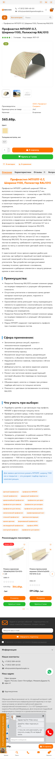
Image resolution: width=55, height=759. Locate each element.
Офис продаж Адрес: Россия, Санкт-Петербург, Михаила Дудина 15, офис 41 (27, 680)
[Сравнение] (46, 2)
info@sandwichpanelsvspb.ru (30, 11)
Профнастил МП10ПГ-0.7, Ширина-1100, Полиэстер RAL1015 (27, 181)
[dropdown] (4, 2)
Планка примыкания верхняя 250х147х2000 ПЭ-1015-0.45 (39, 571)
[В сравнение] (24, 549)
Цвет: (4, 125)
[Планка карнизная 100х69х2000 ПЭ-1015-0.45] (14, 554)
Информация (9, 649)
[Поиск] (50, 17)
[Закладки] (41, 2)
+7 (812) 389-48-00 (26, 8)
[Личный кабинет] (51, 2)
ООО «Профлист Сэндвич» (40, 105)
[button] (3, 574)
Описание (7, 172)
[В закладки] (24, 544)
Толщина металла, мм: (11, 137)
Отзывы (39, 172)
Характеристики (23, 172)
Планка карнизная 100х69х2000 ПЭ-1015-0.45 (13, 571)
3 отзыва (17, 37)
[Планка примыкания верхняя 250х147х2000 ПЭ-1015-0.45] (41, 554)
